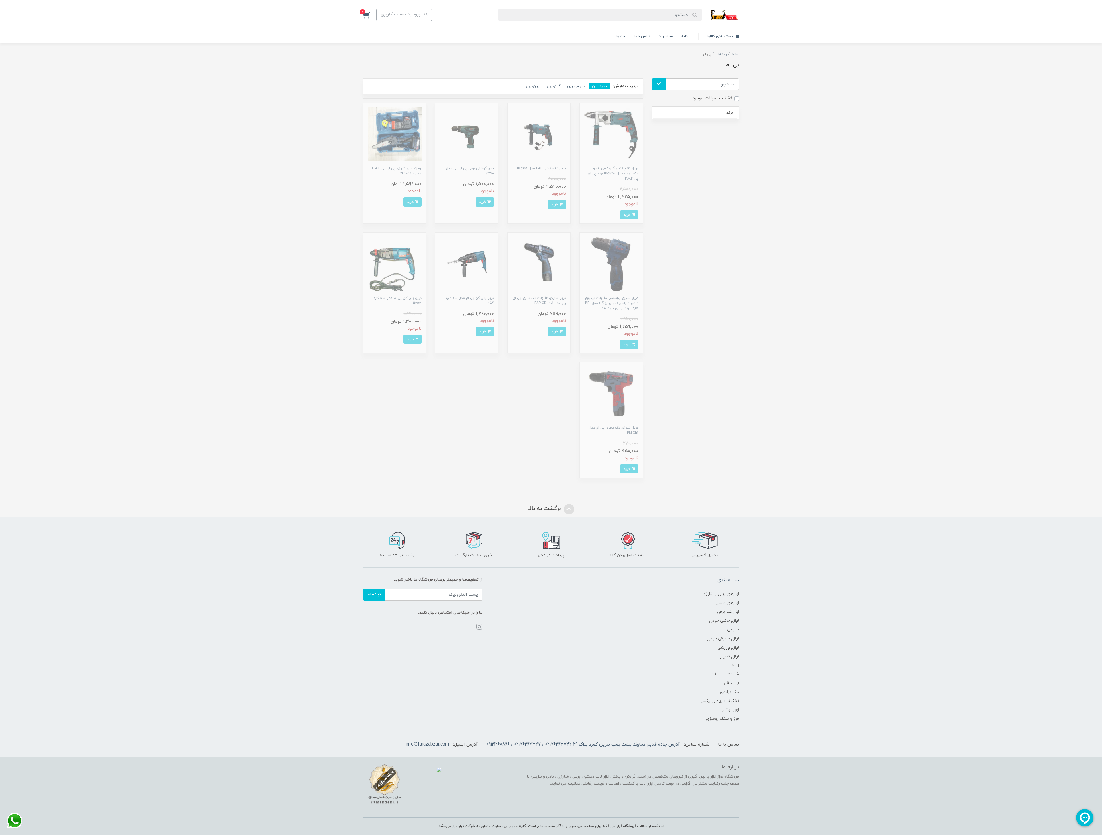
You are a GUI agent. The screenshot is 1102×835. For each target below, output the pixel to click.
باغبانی (733, 629)
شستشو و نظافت (724, 674)
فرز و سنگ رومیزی (722, 718)
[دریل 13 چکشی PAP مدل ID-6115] (539, 134)
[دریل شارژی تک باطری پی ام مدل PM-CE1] (611, 393)
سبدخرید (666, 36)
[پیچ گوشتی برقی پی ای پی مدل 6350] (467, 134)
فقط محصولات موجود (712, 98)
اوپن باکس (729, 710)
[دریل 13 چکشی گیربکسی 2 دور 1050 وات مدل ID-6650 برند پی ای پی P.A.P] (611, 134)
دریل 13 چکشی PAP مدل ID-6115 (541, 168)
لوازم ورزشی (728, 647)
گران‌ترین (554, 86)
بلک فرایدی (729, 692)
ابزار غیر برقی (728, 611)
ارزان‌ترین (533, 86)
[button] (369, 15)
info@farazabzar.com (427, 744)
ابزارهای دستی (727, 603)
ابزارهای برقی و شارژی (720, 594)
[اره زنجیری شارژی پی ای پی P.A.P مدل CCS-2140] (395, 134)
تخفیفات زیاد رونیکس (720, 701)
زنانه (735, 665)
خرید (627, 214)
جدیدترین (599, 86)
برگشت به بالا (545, 509)
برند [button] (729, 112)
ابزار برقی (731, 683)
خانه (684, 36)
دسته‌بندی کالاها (720, 36)
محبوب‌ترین (576, 86)
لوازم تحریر (729, 656)
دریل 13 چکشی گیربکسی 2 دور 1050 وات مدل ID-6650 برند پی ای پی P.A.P (613, 173)
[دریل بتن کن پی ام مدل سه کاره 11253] (395, 264)
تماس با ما (642, 36)
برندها (620, 36)
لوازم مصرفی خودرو (723, 638)
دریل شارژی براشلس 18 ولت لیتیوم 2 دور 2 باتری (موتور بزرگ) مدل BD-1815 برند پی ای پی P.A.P (611, 303)
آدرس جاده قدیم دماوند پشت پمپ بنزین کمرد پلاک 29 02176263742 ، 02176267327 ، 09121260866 (583, 744)
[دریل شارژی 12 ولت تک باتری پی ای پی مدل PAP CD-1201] (539, 264)
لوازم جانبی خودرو (724, 620)
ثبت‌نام (374, 594)
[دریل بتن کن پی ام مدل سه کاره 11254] (467, 264)
